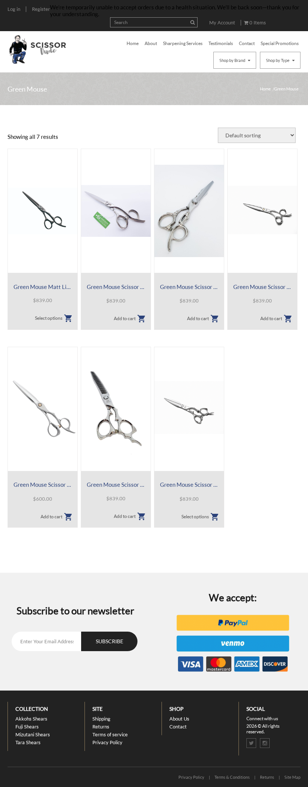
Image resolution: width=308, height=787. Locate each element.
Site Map (292, 777)
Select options (48, 318)
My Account (222, 23)
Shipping (101, 719)
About (151, 43)
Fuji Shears (27, 727)
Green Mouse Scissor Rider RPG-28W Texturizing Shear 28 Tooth (116, 484)
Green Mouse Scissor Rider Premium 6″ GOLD (262, 286)
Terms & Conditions (232, 777)
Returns (100, 727)
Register (41, 9)
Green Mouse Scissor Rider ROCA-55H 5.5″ (43, 484)
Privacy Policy (107, 742)
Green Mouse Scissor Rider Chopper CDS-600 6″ (189, 286)
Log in (14, 9)
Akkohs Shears (31, 719)
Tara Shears (28, 742)
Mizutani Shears (32, 734)
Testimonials (220, 43)
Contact (247, 43)
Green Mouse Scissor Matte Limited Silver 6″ (116, 286)
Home (133, 43)
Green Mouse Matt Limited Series (43, 286)
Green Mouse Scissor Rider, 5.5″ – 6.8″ (189, 484)
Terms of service (110, 734)
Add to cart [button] (125, 318)
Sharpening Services (182, 43)
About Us (179, 719)
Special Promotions (280, 43)
